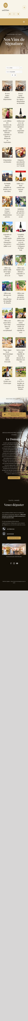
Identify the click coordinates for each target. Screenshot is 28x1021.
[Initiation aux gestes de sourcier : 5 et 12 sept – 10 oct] (20, 197)
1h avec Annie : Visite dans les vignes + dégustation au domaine (21, 98)
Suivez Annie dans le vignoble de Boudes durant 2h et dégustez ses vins (20, 356)
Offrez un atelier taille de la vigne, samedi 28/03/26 (7, 272)
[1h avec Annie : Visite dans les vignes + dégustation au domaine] (20, 81)
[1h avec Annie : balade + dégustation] (7, 81)
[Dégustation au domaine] (7, 148)
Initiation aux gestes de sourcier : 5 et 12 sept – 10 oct (21, 213)
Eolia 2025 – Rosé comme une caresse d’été (21, 187)
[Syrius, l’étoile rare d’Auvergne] (7, 367)
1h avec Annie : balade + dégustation (7, 96)
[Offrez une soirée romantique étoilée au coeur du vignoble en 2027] (20, 308)
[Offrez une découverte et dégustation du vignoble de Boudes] (7, 281)
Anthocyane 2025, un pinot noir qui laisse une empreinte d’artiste (21, 127)
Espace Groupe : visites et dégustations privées (7, 213)
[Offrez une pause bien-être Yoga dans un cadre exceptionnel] (7, 308)
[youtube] (17, 563)
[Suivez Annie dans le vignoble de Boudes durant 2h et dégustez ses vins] (20, 338)
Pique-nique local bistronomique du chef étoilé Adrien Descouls (8, 356)
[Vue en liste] (15, 75)
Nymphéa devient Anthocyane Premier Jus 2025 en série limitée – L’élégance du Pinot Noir (21, 242)
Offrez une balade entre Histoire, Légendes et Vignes (21, 272)
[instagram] (14, 563)
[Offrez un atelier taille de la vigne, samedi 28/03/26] (7, 255)
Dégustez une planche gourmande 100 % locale (21, 163)
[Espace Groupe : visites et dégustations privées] (7, 197)
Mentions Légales (6, 581)
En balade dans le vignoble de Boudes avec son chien (7, 187)
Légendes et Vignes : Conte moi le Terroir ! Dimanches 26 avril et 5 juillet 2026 (7, 240)
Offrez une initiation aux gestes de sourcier (20, 296)
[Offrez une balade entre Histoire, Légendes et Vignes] (20, 255)
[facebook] (11, 563)
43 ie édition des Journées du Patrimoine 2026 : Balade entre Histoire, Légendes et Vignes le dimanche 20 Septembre (7, 131)
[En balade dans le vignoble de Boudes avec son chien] (7, 171)
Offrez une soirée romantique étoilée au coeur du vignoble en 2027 (21, 326)
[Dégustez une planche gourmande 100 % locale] (20, 148)
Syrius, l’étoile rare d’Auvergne (7, 381)
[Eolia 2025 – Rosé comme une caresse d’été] (20, 171)
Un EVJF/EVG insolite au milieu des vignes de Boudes (20, 384)
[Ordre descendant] (21, 67)
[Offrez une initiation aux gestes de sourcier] (20, 281)
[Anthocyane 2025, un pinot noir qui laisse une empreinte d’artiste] (20, 109)
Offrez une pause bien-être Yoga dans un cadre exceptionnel (7, 325)
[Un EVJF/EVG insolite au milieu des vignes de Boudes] (20, 367)
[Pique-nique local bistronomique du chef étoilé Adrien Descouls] (7, 338)
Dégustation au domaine (7, 161)
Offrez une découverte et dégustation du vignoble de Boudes (7, 298)
